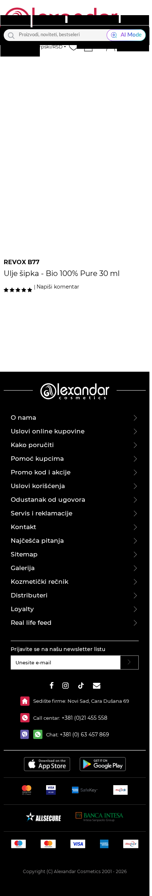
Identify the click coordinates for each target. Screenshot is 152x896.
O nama (23, 417)
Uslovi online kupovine (47, 431)
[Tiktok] (80, 686)
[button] (88, 46)
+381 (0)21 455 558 (83, 718)
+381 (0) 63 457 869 (84, 734)
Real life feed (31, 622)
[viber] (26, 734)
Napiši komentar (58, 286)
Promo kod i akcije (40, 472)
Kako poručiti (32, 445)
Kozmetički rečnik (39, 581)
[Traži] (11, 35)
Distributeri (29, 595)
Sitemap (24, 554)
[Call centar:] (26, 717)
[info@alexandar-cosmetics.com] (96, 686)
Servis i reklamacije (41, 513)
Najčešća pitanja (37, 540)
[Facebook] (51, 686)
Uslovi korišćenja (38, 486)
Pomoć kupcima (37, 458)
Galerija (23, 568)
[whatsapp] (39, 734)
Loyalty (22, 609)
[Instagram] (65, 686)
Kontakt (23, 527)
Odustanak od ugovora (48, 499)
